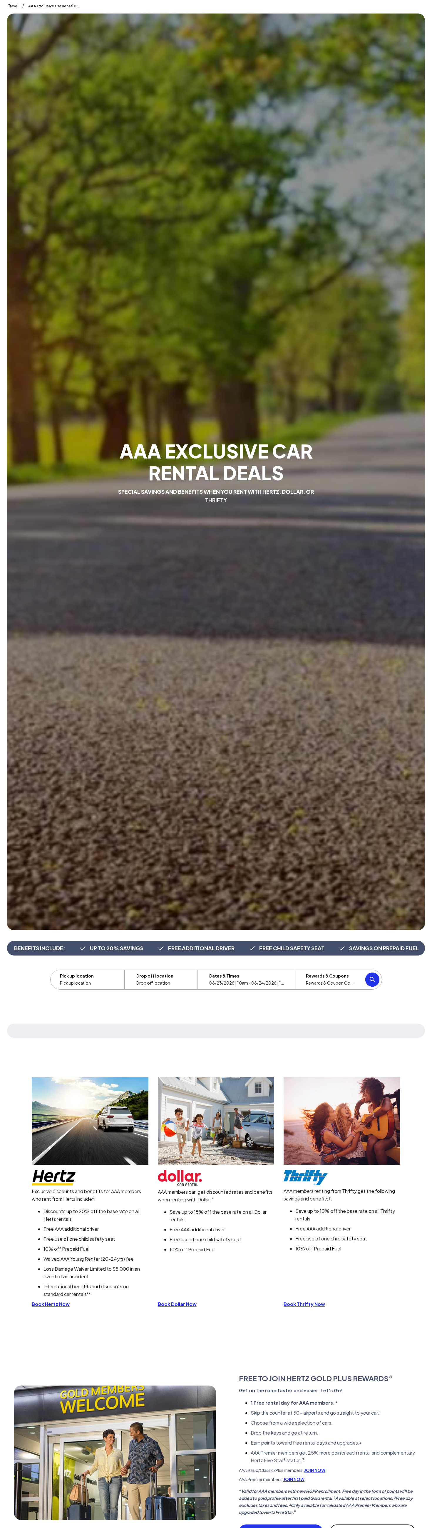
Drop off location (154, 975)
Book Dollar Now (177, 1304)
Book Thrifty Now (304, 1304)
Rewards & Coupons (327, 975)
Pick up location (77, 975)
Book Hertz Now (51, 1304)
